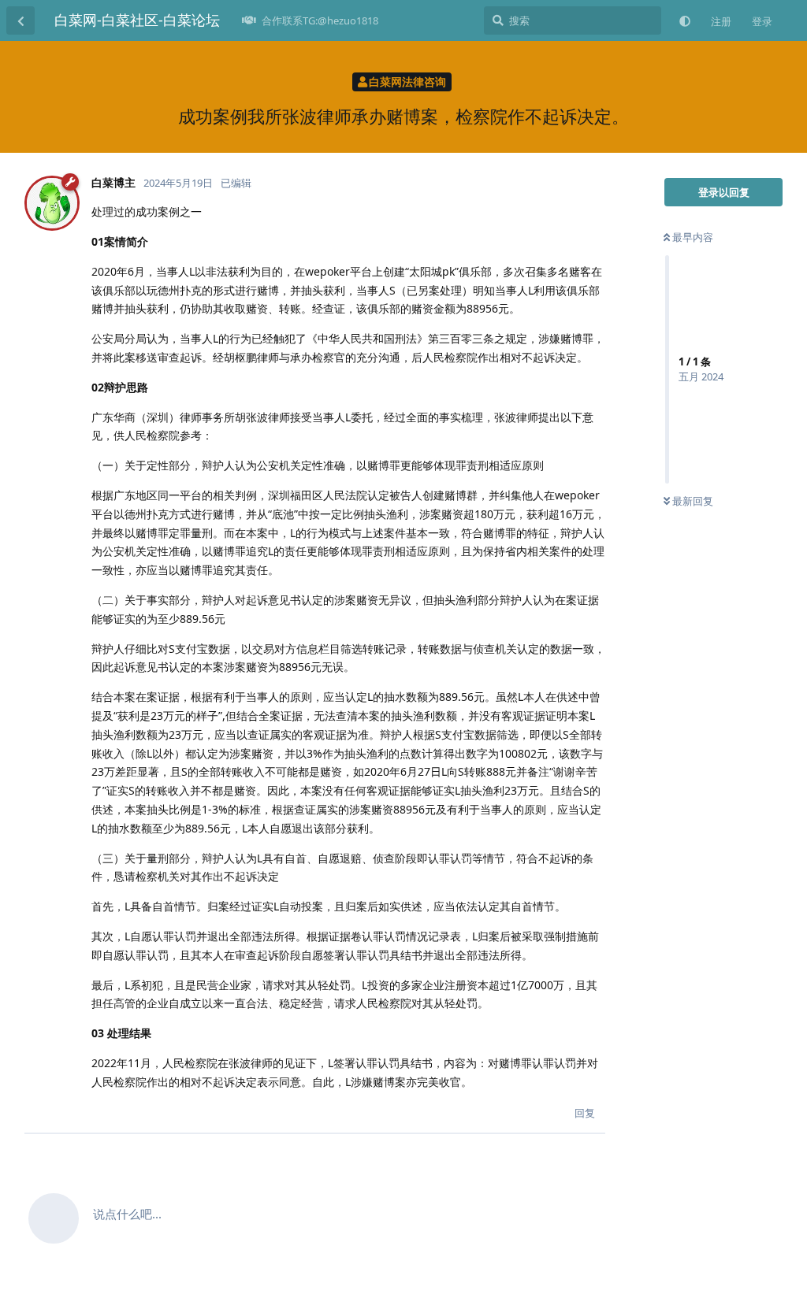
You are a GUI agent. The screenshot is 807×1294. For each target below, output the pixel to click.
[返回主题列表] (20, 20)
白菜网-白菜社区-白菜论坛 (137, 19)
